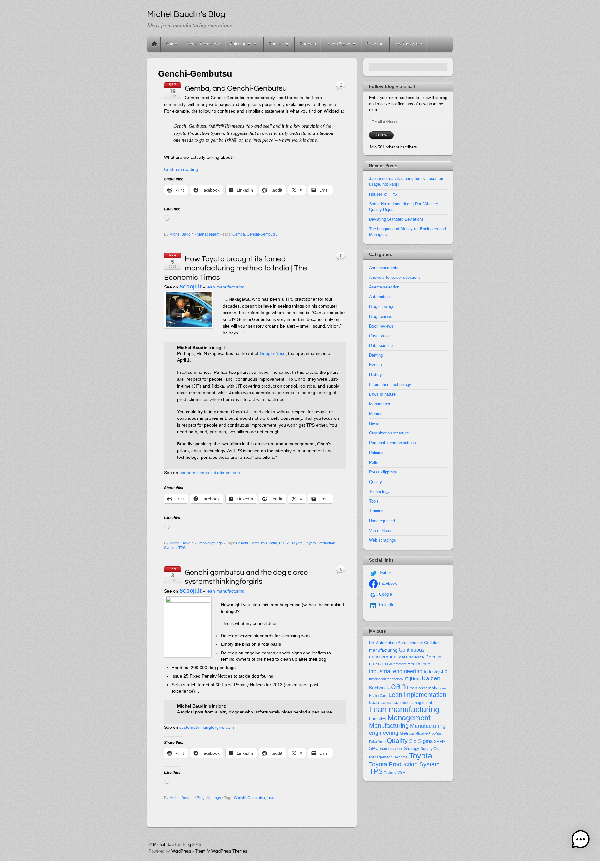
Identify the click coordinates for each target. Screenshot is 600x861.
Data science (381, 345)
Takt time (400, 757)
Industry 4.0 (435, 671)
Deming (376, 355)
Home (154, 44)
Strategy (411, 748)
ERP (373, 664)
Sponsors (375, 44)
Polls (373, 462)
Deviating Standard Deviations (396, 219)
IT (407, 679)
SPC (374, 748)
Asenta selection (384, 287)
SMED (439, 741)
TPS (182, 548)
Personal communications (392, 442)
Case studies (381, 335)
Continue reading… (183, 169)
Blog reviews (380, 316)
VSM (402, 772)
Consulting (279, 44)
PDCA (284, 543)
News (374, 423)
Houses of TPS (383, 194)
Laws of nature (382, 394)
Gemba (238, 234)
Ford (382, 664)
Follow (381, 135)
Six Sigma (421, 741)
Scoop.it (190, 286)
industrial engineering (395, 671)
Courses (307, 44)
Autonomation (410, 643)
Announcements (383, 267)
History (375, 374)
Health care (419, 663)
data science (411, 656)
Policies (376, 452)
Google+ (386, 594)
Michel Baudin (181, 234)
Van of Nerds (380, 530)
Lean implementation (417, 694)
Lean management (416, 703)
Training (376, 510)
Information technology (386, 679)
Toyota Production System (404, 764)
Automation (379, 296)
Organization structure (389, 433)
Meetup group (408, 44)
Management (208, 234)
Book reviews (381, 326)
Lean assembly (422, 687)
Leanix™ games (341, 44)
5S (372, 642)
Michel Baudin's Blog (172, 844)
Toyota (297, 543)
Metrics (375, 413)
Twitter (384, 572)
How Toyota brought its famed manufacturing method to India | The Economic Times (235, 268)
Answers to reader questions (395, 277)
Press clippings (210, 543)
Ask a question (244, 44)
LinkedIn (386, 605)
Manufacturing (389, 725)
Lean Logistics (383, 702)
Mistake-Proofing (428, 733)
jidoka (415, 679)
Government (396, 664)
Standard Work (391, 749)
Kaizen (431, 678)
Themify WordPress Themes (221, 851)
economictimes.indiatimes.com (209, 472)
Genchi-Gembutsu (262, 234)
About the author (203, 44)
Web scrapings (382, 540)
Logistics (377, 719)
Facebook (387, 583)
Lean (271, 798)
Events (375, 365)
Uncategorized (382, 520)
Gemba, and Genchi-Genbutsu (236, 88)
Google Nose (273, 353)
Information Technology (390, 384)
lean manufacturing (226, 286)
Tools (374, 501)
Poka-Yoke (377, 741)
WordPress (181, 851)
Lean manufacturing (404, 709)
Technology (379, 491)
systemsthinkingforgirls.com (206, 727)
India (273, 543)
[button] (581, 840)
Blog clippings (209, 798)
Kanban (377, 687)
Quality (375, 481)
